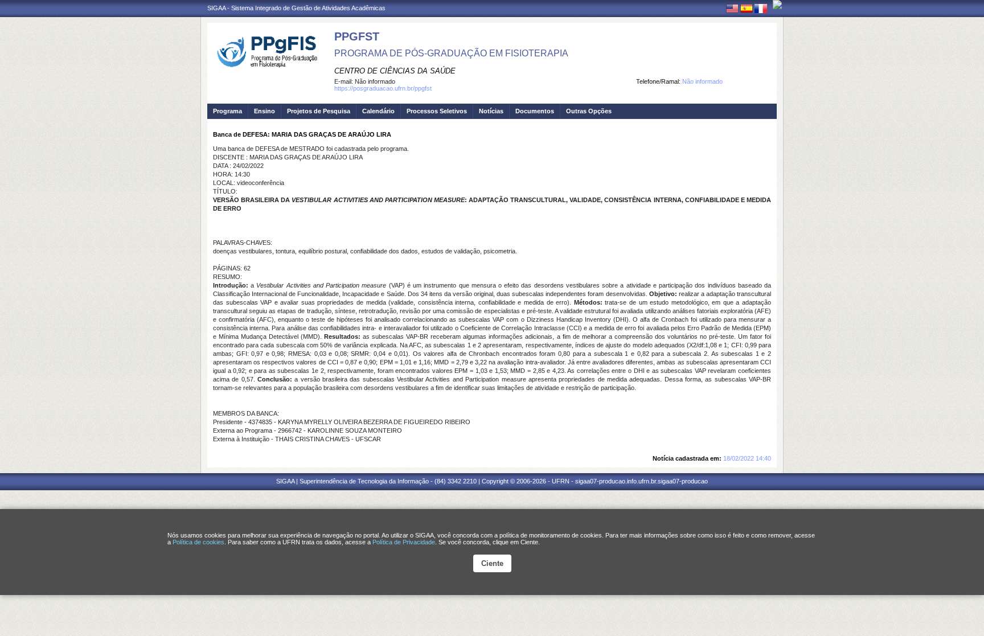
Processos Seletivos (437, 111)
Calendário (378, 111)
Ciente (492, 563)
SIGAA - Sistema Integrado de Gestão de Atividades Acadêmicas (296, 8)
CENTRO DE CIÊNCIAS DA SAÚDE (395, 71)
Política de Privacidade (403, 542)
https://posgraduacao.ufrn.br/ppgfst (383, 88)
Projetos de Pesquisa (318, 111)
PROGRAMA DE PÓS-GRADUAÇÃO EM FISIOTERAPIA (451, 53)
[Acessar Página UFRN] (777, 4)
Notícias (491, 111)
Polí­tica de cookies (198, 542)
